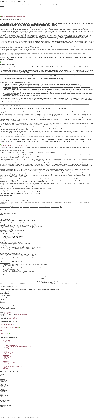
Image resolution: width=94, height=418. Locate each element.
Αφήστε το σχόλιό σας (15, 54)
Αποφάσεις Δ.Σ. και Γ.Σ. (28, 53)
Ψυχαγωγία (5, 368)
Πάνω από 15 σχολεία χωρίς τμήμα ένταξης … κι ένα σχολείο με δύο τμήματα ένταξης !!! (31, 207)
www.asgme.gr (7, 315)
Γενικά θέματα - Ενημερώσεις (51, 53)
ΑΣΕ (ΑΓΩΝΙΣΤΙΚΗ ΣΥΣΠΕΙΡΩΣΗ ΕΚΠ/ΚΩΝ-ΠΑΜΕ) (18, 346)
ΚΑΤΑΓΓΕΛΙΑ (6, 360)
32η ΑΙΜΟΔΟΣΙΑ (67, 104)
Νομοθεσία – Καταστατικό (9, 362)
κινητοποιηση (6, 361)
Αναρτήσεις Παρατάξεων (8, 342)
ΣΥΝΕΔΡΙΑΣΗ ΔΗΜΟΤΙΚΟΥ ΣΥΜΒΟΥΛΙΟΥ (65, 136)
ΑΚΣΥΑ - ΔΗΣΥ (4, 333)
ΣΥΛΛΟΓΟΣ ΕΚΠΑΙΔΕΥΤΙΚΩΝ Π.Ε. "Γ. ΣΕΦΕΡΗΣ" (12, 1)
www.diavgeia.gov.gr (10, 317)
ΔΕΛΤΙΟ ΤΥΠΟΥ (63, 202)
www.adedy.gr (7, 312)
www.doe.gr (5, 310)
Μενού (2, 6)
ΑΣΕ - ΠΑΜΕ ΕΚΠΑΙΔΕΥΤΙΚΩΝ (9, 327)
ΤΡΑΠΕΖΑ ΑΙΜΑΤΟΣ (5, 105)
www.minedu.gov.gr (12, 318)
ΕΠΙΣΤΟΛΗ (5, 358)
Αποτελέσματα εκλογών (8, 350)
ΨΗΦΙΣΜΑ (5, 367)
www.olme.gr (7, 313)
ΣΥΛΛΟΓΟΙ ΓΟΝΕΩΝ (78, 202)
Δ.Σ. (52, 283)
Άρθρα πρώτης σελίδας (39, 53)
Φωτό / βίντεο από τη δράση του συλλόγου (12, 366)
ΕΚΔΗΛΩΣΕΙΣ (6, 357)
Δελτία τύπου (37, 136)
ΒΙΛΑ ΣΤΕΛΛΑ (79, 104)
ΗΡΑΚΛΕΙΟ (74, 53)
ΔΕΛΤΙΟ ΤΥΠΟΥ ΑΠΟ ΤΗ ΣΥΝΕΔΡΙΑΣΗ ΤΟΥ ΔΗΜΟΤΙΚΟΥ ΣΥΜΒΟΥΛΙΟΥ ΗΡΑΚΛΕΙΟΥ (34, 108)
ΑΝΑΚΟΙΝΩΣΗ (6, 341)
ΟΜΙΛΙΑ (5, 365)
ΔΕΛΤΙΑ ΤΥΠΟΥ (44, 136)
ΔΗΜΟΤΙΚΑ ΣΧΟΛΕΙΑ (59, 283)
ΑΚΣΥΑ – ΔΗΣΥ (9, 344)
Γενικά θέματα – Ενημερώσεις (9, 353)
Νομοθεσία (8, 363)
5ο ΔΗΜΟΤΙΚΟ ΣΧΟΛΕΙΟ (64, 53)
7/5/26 (73, 104)
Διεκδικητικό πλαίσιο (46, 283)
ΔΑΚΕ (2, 330)
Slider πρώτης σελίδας (8, 340)
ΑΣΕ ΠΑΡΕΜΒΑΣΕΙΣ (6, 324)
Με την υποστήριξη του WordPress (32, 417)
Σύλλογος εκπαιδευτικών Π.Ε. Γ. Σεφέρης (9, 53)
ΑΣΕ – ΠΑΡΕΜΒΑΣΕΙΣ (11, 345)
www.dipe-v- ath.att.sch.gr (21, 314)
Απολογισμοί (6, 348)
